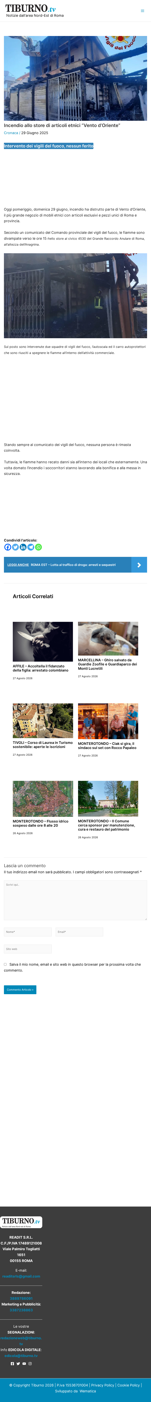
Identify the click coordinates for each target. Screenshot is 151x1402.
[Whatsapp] (38, 547)
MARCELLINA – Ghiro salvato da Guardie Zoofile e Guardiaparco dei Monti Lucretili (107, 664)
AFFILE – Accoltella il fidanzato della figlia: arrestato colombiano (40, 668)
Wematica (88, 1391)
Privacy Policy (102, 1385)
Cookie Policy (128, 1385)
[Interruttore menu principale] (142, 10)
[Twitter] (15, 547)
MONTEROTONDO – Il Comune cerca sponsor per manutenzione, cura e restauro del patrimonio (106, 825)
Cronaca (11, 133)
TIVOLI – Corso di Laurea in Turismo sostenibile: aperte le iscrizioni (43, 745)
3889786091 (21, 1298)
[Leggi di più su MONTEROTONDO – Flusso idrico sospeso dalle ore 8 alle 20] (43, 798)
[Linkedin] (23, 547)
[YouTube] (24, 1363)
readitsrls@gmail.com (21, 1276)
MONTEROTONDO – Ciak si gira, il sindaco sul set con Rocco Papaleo (107, 746)
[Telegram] (30, 547)
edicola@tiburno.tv (21, 1356)
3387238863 (21, 1310)
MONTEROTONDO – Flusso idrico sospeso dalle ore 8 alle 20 (40, 823)
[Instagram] (30, 1363)
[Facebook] (7, 547)
